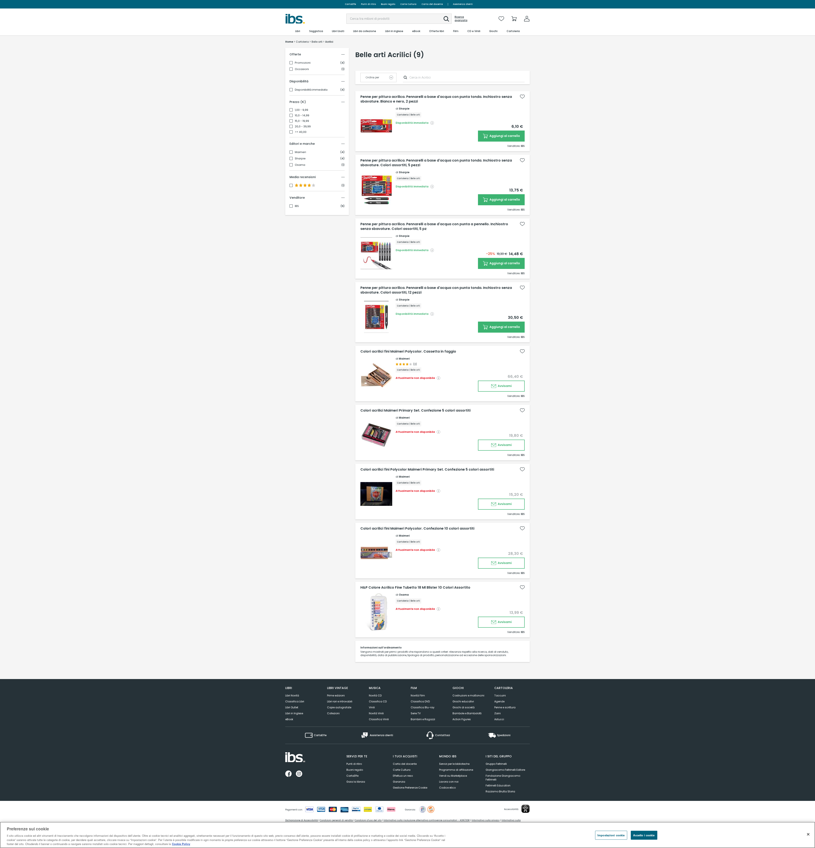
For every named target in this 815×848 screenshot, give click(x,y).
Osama (300, 165)
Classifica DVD (420, 701)
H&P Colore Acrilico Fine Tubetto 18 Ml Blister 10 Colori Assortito (415, 587)
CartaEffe (350, 4)
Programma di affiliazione (456, 770)
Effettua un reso (403, 776)
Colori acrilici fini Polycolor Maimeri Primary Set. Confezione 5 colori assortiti (427, 469)
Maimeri (300, 152)
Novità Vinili (376, 713)
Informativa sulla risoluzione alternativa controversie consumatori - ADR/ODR (427, 820)
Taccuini (500, 695)
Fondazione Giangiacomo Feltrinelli (503, 777)
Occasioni (302, 69)
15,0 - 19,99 (302, 121)
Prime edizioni (336, 695)
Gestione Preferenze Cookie (410, 787)
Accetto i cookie (644, 835)
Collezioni (333, 713)
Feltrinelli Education (498, 785)
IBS (297, 206)
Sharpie (300, 158)
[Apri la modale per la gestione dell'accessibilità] (525, 808)
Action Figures (461, 719)
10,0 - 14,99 (302, 115)
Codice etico (447, 787)
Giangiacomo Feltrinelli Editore (505, 770)
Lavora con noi (448, 781)
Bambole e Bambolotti (467, 713)
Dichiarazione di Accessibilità (301, 820)
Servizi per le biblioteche (454, 764)
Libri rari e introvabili (339, 701)
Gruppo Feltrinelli (496, 764)
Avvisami (504, 386)
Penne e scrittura (505, 707)
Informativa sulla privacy (486, 820)
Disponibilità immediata (311, 89)
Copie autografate (339, 707)
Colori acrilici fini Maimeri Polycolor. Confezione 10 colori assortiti (417, 528)
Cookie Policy (181, 844)
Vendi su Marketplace (453, 776)
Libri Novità (292, 695)
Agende (499, 701)
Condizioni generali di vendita (336, 820)
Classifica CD (378, 701)
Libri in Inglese (294, 713)
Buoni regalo (388, 4)
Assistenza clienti (463, 4)
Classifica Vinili (379, 719)
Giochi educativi (463, 701)
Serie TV (416, 713)
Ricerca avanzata (461, 18)
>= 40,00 (300, 132)
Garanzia (399, 781)
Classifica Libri (294, 701)
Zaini (497, 713)
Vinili (372, 707)
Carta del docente (432, 4)
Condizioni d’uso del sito (368, 820)
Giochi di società (463, 707)
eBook (289, 719)
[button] (446, 19)
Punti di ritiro (368, 4)
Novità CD (375, 695)
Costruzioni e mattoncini (468, 695)
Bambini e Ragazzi (423, 719)
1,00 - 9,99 (301, 110)
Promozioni (303, 63)
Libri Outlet (291, 707)
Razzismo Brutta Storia (500, 791)
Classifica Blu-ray (422, 707)
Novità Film (418, 695)
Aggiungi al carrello (504, 136)
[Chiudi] (808, 834)
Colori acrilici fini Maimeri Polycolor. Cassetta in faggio (408, 351)
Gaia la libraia (355, 781)
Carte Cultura (408, 4)
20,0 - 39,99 (303, 126)
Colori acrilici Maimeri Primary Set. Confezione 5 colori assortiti (415, 410)
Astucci (499, 719)
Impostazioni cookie (611, 835)
